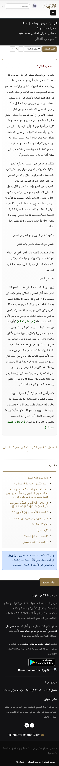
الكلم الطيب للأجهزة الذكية (36, 644)
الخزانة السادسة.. (39, 524)
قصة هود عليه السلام (37, 477)
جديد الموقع (49, 762)
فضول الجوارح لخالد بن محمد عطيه (36, 33)
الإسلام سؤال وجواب (13, 690)
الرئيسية (52, 23)
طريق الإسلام (50, 690)
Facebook (32, 725)
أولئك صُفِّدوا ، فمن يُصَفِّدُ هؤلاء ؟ (31, 483)
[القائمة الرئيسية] (53, 12)
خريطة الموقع (34, 762)
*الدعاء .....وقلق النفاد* (36, 536)
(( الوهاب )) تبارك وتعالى (35, 542)
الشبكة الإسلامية (33, 690)
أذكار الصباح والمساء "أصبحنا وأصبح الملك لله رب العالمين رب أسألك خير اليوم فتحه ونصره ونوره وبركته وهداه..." (27, 493)
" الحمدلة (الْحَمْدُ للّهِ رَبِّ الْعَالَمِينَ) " (30, 512)
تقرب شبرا (42, 530)
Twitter (27, 725)
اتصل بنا (20, 762)
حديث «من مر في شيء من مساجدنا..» (29, 518)
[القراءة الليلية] (33, 6)
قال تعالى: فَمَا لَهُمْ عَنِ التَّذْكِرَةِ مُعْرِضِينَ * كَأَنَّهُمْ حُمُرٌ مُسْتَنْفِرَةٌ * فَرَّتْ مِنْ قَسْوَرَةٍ (27, 505)
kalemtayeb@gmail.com (24, 735)
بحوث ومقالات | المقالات (32, 23)
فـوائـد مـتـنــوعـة (45, 28)
